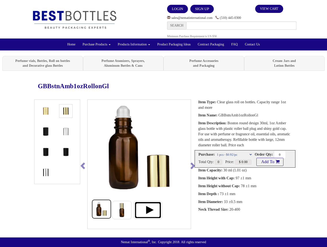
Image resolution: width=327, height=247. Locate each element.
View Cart (269, 9)
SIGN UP (202, 9)
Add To (268, 161)
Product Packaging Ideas (174, 44)
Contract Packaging (211, 44)
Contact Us (252, 44)
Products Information (133, 44)
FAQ (234, 44)
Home (71, 44)
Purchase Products (95, 44)
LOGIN (177, 9)
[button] (93, 164)
